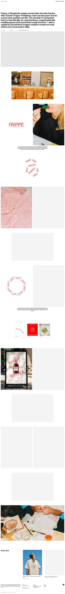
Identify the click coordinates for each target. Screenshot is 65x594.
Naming (49, 577)
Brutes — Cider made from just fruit (51, 576)
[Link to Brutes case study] (54, 562)
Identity (24, 30)
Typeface (27, 578)
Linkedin (45, 585)
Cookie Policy (13, 592)
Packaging (53, 577)
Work (56, 1)
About (59, 1)
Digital (21, 30)
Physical (27, 30)
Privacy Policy (9, 592)
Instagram (45, 586)
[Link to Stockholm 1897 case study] (32, 562)
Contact (62, 1)
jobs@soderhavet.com (25, 585)
